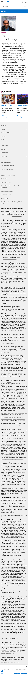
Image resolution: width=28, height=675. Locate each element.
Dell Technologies (6, 162)
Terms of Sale (5, 178)
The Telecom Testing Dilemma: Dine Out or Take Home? (7, 110)
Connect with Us (5, 133)
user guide (9, 382)
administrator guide (7, 392)
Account (3, 125)
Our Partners (4, 152)
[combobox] (14, 6)
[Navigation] (2, 2)
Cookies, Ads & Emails (7, 191)
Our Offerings (4, 145)
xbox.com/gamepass (11, 438)
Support (3, 129)
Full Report (11, 343)
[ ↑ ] (16, 259)
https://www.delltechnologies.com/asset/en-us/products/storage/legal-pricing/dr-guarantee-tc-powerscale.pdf (13, 419)
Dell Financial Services (7, 169)
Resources (4, 156)
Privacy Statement (6, 182)
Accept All (24, 673)
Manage (2, 673)
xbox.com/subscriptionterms (12, 432)
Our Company (4, 149)
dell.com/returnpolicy (17, 216)
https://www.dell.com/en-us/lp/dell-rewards (12, 459)
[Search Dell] (25, 6)
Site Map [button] (3, 136)
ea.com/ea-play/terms (21, 438)
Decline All (17, 673)
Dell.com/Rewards (7, 653)
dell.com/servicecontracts (9, 259)
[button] (22, 2)
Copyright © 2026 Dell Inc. (8, 175)
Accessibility (4, 198)
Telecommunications (7, 105)
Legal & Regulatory (6, 194)
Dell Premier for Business (7, 165)
